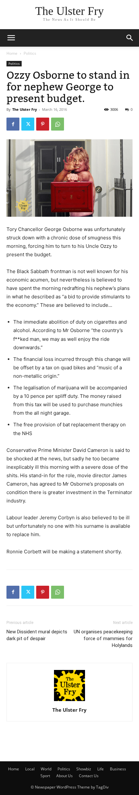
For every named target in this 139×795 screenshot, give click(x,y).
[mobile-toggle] (11, 38)
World (46, 769)
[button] (130, 38)
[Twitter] (27, 124)
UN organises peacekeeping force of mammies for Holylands (103, 638)
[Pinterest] (42, 124)
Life (100, 769)
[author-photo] (69, 701)
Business (118, 769)
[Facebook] (12, 124)
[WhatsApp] (57, 124)
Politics (30, 53)
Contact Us (89, 775)
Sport (45, 775)
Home (11, 53)
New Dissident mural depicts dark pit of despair (36, 635)
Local (30, 769)
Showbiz (83, 769)
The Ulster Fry (24, 109)
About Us (64, 775)
